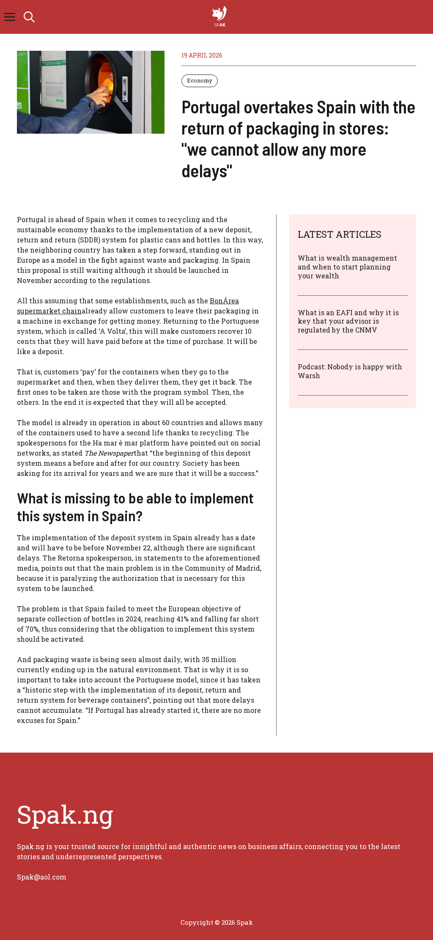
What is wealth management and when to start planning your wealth (347, 266)
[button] (29, 17)
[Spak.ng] (220, 17)
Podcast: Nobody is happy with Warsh (350, 371)
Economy (199, 80)
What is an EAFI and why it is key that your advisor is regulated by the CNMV (348, 321)
